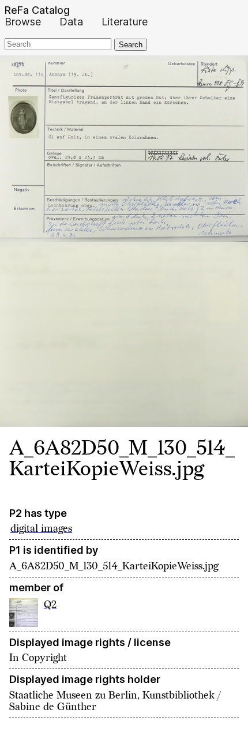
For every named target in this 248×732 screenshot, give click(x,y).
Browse (23, 22)
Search (130, 44)
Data (71, 22)
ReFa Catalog (37, 10)
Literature (125, 22)
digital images (41, 529)
